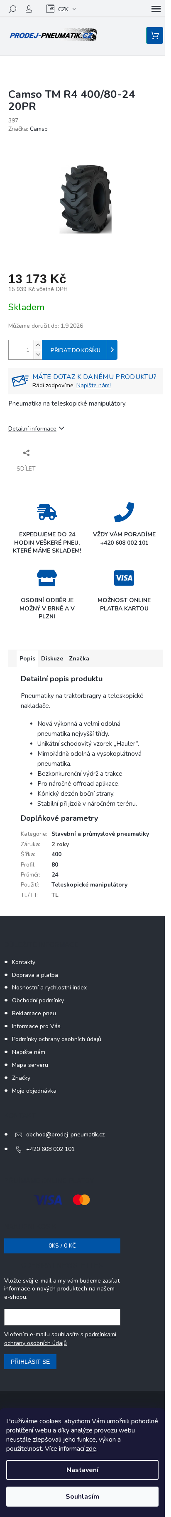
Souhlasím (82, 1496)
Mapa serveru (30, 1065)
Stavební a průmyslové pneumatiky (100, 834)
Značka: (28, 129)
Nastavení (82, 1470)
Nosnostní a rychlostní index (49, 987)
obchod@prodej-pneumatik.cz (65, 1134)
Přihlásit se (30, 1361)
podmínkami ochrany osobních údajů (60, 1338)
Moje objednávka (34, 1091)
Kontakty (23, 962)
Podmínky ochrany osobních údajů (56, 1039)
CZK (63, 9)
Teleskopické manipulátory (89, 885)
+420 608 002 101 (50, 1149)
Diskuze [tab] (52, 659)
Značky (21, 1078)
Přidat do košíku (75, 350)
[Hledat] (12, 9)
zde (91, 1448)
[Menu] (156, 9)
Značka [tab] (79, 659)
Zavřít (53, 452)
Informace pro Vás (36, 1026)
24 (54, 875)
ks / (62, 1246)
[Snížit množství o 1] (38, 354)
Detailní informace (32, 429)
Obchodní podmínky (38, 1000)
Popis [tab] (27, 659)
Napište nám (28, 1052)
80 (54, 865)
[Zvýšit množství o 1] (38, 345)
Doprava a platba (35, 975)
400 (56, 854)
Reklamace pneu (34, 1013)
